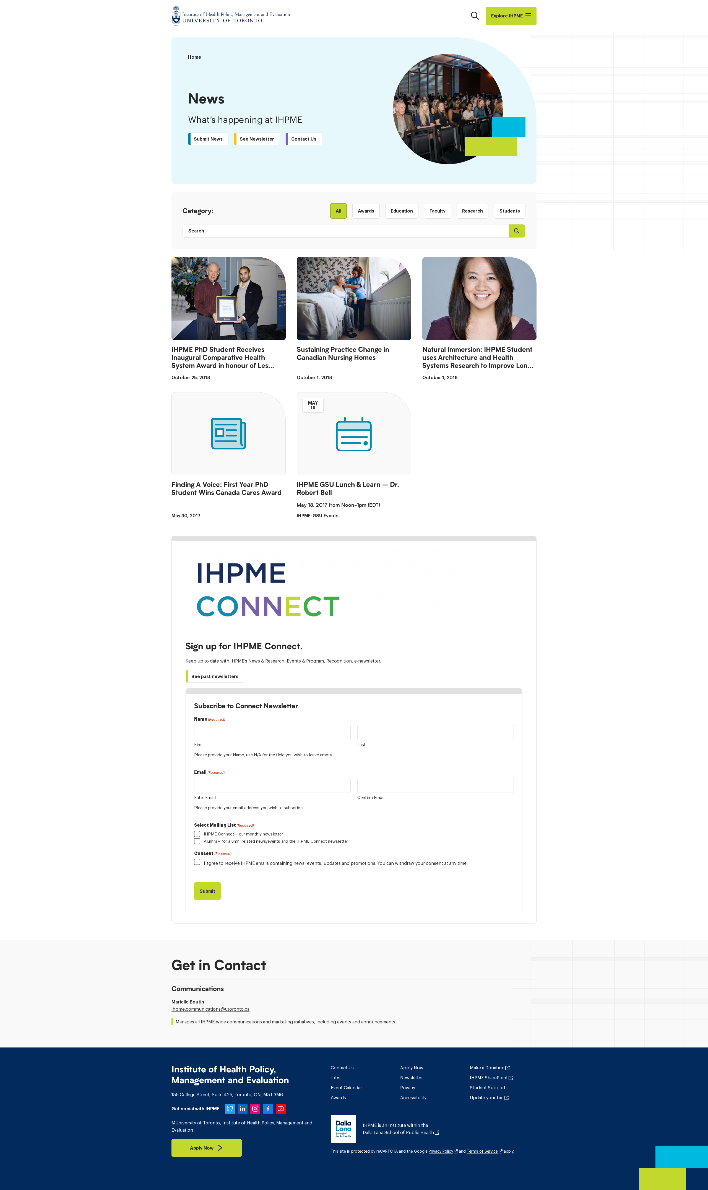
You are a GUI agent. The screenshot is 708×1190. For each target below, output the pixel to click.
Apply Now (411, 1067)
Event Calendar (346, 1087)
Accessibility (413, 1097)
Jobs (335, 1077)
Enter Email (205, 797)
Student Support (488, 1087)
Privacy (407, 1087)
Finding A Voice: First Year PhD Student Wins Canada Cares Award (226, 488)
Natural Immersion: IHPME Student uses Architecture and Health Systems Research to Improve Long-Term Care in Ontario (478, 357)
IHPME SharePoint (489, 1077)
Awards (338, 1097)
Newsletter (411, 1077)
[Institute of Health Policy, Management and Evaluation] (230, 16)
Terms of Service (482, 1151)
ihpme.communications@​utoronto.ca (210, 1009)
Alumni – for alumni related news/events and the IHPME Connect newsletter (276, 841)
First (198, 745)
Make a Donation (487, 1067)
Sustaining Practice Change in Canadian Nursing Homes (343, 353)
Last (361, 745)
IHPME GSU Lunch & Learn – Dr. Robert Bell (348, 488)
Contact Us (342, 1067)
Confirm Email (370, 797)
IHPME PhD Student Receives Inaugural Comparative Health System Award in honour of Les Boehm (219, 357)
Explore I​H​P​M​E (507, 16)
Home (194, 57)
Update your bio (487, 1097)
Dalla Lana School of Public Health (398, 1132)
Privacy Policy (441, 1151)
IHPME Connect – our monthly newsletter (243, 834)
